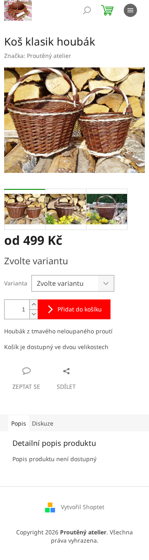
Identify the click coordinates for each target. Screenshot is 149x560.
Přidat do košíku (80, 309)
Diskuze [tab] (42, 423)
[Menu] (130, 10)
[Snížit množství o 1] (33, 314)
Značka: (37, 56)
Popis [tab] (18, 423)
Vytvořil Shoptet (82, 507)
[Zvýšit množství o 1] (33, 304)
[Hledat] (87, 10)
